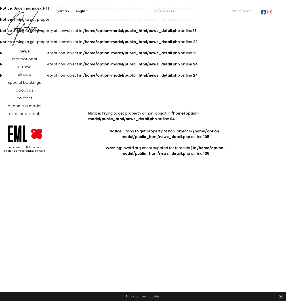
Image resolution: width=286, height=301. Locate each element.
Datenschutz (33, 147)
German (62, 11)
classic (24, 74)
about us (25, 90)
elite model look (24, 113)
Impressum (15, 147)
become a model (24, 106)
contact (25, 98)
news (24, 51)
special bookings (24, 82)
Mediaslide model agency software (24, 151)
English (82, 11)
